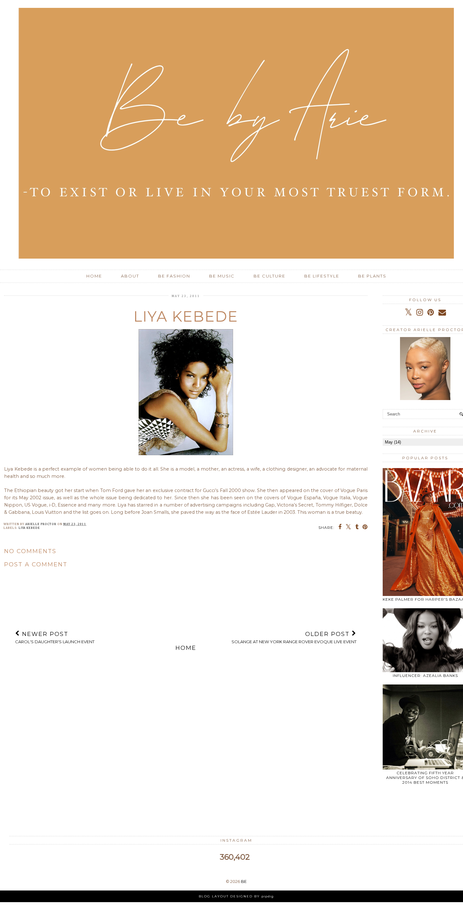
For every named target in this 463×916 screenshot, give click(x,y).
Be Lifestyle (321, 275)
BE (244, 881)
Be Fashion (174, 275)
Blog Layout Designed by (236, 896)
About (130, 275)
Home (94, 275)
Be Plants (372, 275)
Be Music (222, 275)
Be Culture (269, 275)
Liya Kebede (29, 528)
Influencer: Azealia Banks (425, 675)
